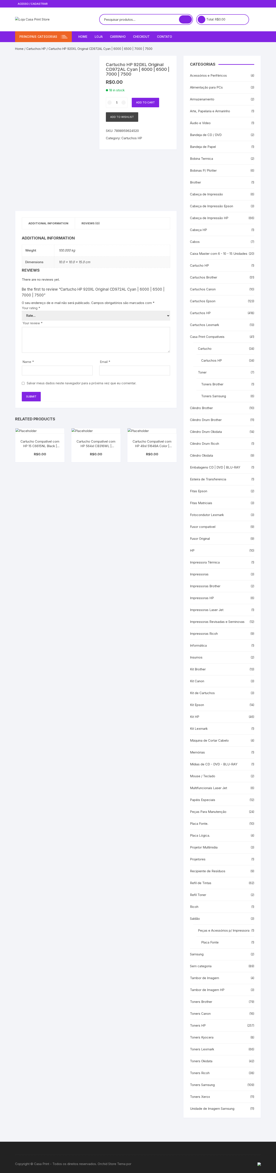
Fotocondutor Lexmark (207, 515)
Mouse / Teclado (202, 776)
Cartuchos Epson (202, 301)
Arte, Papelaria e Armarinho (210, 111)
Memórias (197, 752)
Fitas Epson (198, 491)
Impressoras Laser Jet (206, 610)
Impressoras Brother (205, 586)
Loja (99, 36)
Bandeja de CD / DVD (206, 135)
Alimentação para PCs (206, 87)
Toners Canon (200, 1014)
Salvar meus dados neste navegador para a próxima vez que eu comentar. (81, 383)
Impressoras (199, 574)
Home (82, 36)
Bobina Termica (201, 159)
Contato (164, 36)
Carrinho (118, 36)
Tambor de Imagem (204, 978)
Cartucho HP (199, 265)
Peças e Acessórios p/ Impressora (223, 930)
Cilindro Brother (201, 408)
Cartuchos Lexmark (204, 325)
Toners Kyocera (201, 1037)
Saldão (195, 919)
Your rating (31, 308)
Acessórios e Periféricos (208, 75)
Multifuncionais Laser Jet (208, 788)
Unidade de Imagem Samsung (212, 1109)
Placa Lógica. (200, 835)
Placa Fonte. (199, 824)
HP (192, 550)
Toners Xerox (200, 1097)
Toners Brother (212, 384)
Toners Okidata (201, 1061)
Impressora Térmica (205, 562)
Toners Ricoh (200, 1073)
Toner (202, 372)
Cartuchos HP (36, 49)
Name (28, 362)
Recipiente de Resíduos (207, 871)
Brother (195, 182)
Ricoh (194, 907)
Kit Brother (198, 669)
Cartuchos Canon (203, 289)
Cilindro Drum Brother (206, 420)
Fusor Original (200, 539)
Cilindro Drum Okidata (206, 432)
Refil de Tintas (200, 883)
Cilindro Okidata (201, 455)
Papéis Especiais (202, 800)
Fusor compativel (202, 527)
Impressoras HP (202, 598)
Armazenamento (202, 99)
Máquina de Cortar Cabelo (209, 740)
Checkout (141, 36)
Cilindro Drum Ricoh (204, 444)
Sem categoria (201, 966)
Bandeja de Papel (203, 147)
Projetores (197, 859)
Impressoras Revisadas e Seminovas (217, 622)
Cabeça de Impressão (206, 194)
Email (105, 362)
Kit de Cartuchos (202, 693)
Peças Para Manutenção (208, 812)
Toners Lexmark (202, 1049)
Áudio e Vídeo (200, 123)
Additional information (48, 223)
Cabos (195, 242)
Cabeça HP (198, 230)
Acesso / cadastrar (32, 3)
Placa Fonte (210, 942)
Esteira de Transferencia (208, 479)
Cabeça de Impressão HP (209, 218)
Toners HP (198, 1025)
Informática (198, 645)
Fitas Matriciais (201, 503)
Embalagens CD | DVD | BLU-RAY (215, 467)
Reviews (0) (91, 223)
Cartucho (205, 349)
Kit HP (194, 717)
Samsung (197, 954)
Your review (32, 323)
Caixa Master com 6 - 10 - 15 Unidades (218, 254)
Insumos (196, 657)
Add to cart (145, 102)
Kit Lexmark (199, 729)
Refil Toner (198, 895)
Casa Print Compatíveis (207, 337)
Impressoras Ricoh (204, 634)
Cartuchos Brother (203, 277)
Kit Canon (197, 681)
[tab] (48, 223)
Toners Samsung (213, 396)
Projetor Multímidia (204, 847)
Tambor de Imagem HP (207, 990)
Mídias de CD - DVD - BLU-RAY (213, 764)
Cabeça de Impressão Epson (211, 206)
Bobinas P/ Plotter (203, 170)
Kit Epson (197, 705)
